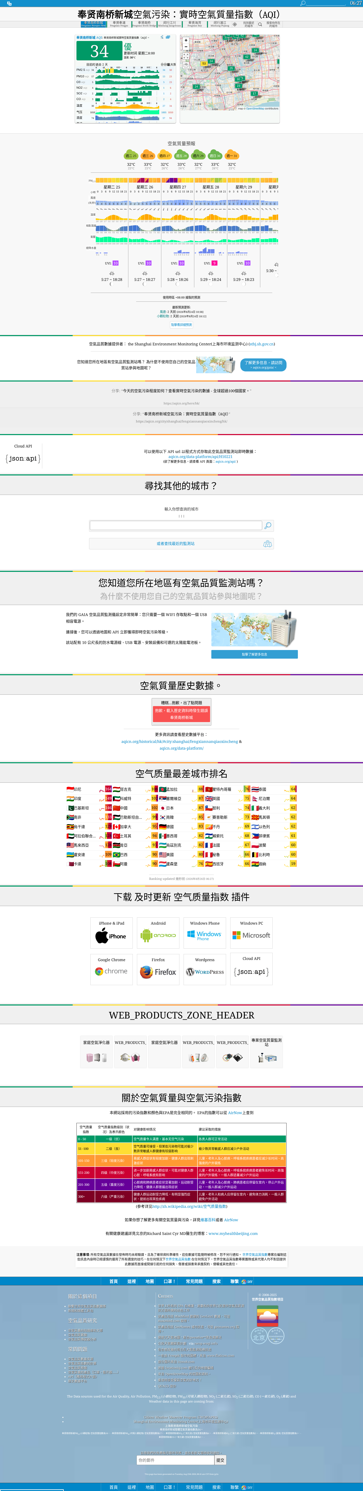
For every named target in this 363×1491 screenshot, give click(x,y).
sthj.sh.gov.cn (262, 343)
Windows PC (251, 923)
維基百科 (208, 1219)
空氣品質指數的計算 (82, 1363)
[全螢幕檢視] (168, 37)
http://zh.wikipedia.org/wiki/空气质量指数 (189, 1206)
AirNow (234, 1112)
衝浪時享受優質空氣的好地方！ (180, 1380)
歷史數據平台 (77, 1381)
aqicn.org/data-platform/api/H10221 (200, 456)
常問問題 (77, 1349)
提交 (220, 1460)
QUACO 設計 (167, 1386)
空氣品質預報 (77, 1368)
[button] (204, 66)
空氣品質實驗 (77, 1335)
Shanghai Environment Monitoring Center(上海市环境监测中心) (181, 1421)
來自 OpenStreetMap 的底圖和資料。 (184, 1374)
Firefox (158, 959)
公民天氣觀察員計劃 (172, 1343)
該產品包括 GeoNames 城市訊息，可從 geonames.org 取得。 (198, 1329)
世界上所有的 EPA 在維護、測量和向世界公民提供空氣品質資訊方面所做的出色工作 (201, 1308)
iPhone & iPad (111, 923)
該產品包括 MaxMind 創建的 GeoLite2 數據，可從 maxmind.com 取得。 (194, 1318)
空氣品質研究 (82, 1320)
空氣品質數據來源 (80, 1359)
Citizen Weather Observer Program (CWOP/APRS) (181, 1417)
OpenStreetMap (255, 108)
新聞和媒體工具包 (80, 1310)
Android (158, 923)
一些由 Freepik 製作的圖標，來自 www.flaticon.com (196, 1355)
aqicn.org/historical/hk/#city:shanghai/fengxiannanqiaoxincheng (179, 741)
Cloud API (251, 958)
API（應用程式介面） (83, 1376)
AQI (89, 37)
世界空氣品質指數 (255, 1255)
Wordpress (204, 959)
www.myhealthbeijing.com (233, 1233)
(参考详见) (181, 1167)
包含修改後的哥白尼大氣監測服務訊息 (185, 1349)
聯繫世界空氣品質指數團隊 (87, 1306)
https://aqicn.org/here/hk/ (182, 403)
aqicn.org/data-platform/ (182, 748)
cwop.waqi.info (206, 1343)
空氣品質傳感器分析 (82, 1339)
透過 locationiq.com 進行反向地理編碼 (185, 1368)
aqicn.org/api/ (226, 461)
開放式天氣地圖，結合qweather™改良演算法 (190, 1337)
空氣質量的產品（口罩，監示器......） (94, 1372)
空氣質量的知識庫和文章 (85, 1330)
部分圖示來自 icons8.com (176, 1361)
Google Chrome (111, 959)
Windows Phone (205, 923)
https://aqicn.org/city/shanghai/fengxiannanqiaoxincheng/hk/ (181, 421)
